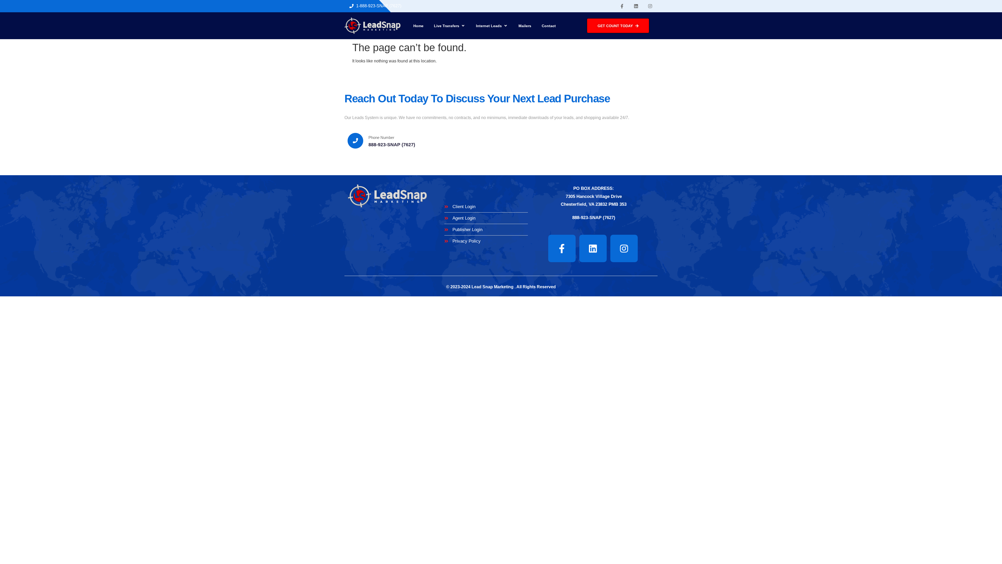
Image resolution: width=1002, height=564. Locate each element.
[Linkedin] (636, 6)
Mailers (524, 26)
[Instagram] (650, 6)
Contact (549, 26)
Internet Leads (489, 26)
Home (418, 26)
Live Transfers (446, 26)
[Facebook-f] (622, 6)
